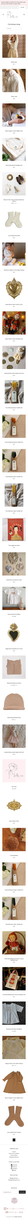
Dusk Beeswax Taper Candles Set (14, 924)
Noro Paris (14, 197)
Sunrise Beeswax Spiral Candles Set (14, 442)
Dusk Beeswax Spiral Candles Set (14, 476)
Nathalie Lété (14, 336)
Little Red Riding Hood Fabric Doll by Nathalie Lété (14, 959)
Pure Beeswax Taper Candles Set (14, 511)
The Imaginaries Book (14, 545)
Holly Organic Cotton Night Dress (14, 131)
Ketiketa (14, 715)
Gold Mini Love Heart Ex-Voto (14, 580)
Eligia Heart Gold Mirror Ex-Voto (14, 648)
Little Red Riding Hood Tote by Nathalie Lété (14, 994)
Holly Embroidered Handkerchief (14, 165)
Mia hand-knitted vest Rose (14, 683)
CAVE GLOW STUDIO (14, 405)
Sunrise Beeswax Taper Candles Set (14, 890)
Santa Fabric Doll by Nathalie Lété (14, 339)
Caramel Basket (14, 855)
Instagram (14, 1168)
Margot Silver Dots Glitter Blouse (14, 1063)
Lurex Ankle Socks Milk (14, 235)
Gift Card (14, 786)
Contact (14, 1151)
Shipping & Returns (14, 1157)
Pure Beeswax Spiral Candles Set (14, 407)
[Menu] (3, 14)
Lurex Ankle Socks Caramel (14, 1132)
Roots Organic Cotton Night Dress (14, 1098)
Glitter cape (14, 96)
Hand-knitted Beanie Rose (14, 717)
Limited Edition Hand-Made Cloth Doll (14, 373)
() (22, 7)
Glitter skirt (14, 62)
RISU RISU (14, 60)
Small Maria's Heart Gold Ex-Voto (14, 304)
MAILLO (14, 853)
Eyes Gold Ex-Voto (14, 821)
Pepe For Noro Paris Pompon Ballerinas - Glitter (14, 200)
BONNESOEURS (14, 302)
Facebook (14, 1165)
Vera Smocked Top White (14, 614)
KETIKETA (14, 681)
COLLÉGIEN (14, 233)
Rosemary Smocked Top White (14, 1029)
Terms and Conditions (14, 1153)
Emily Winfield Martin (14, 543)
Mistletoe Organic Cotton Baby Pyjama (14, 270)
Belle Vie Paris (14, 784)
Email (14, 1170)
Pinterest (14, 1166)
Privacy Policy (14, 1155)
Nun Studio (14, 371)
